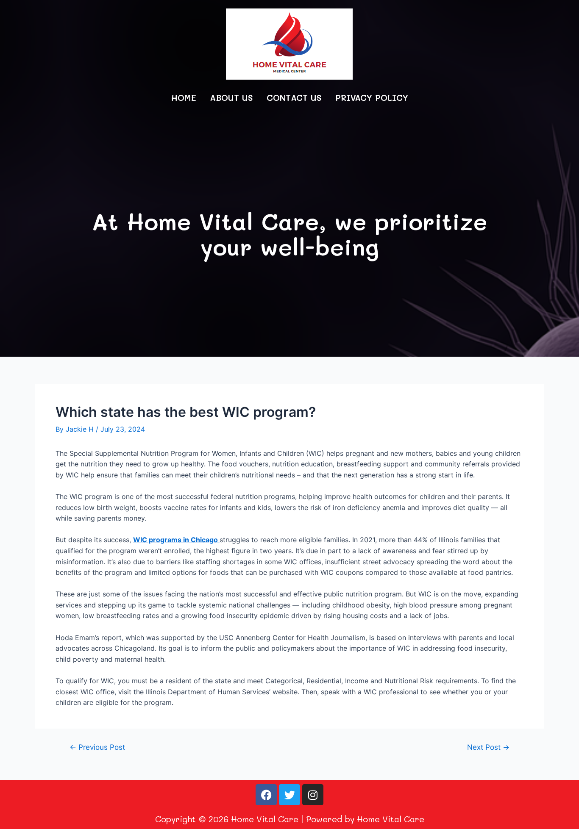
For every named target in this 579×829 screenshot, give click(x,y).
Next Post (488, 747)
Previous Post (97, 747)
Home (183, 97)
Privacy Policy (371, 97)
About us (231, 97)
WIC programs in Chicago (176, 539)
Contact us (294, 97)
